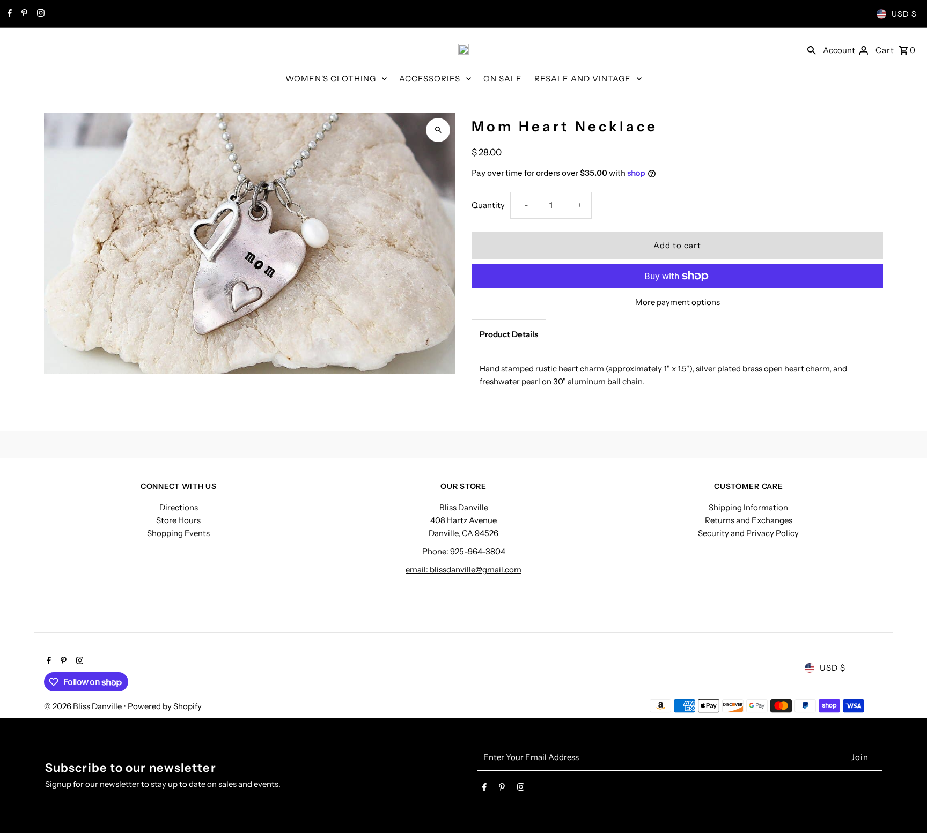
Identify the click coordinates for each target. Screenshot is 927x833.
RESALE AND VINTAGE (582, 78)
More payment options (677, 302)
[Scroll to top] (904, 805)
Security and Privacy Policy (748, 533)
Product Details (509, 334)
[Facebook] (8, 14)
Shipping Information (748, 507)
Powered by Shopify (165, 706)
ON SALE (502, 78)
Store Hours (178, 520)
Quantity (488, 205)
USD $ (904, 14)
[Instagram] (39, 14)
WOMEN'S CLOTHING (330, 78)
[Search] (812, 49)
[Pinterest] (23, 14)
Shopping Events (178, 533)
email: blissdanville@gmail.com (463, 569)
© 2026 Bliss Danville (83, 706)
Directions (178, 507)
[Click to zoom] (438, 130)
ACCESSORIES (429, 78)
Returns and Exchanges (748, 520)
